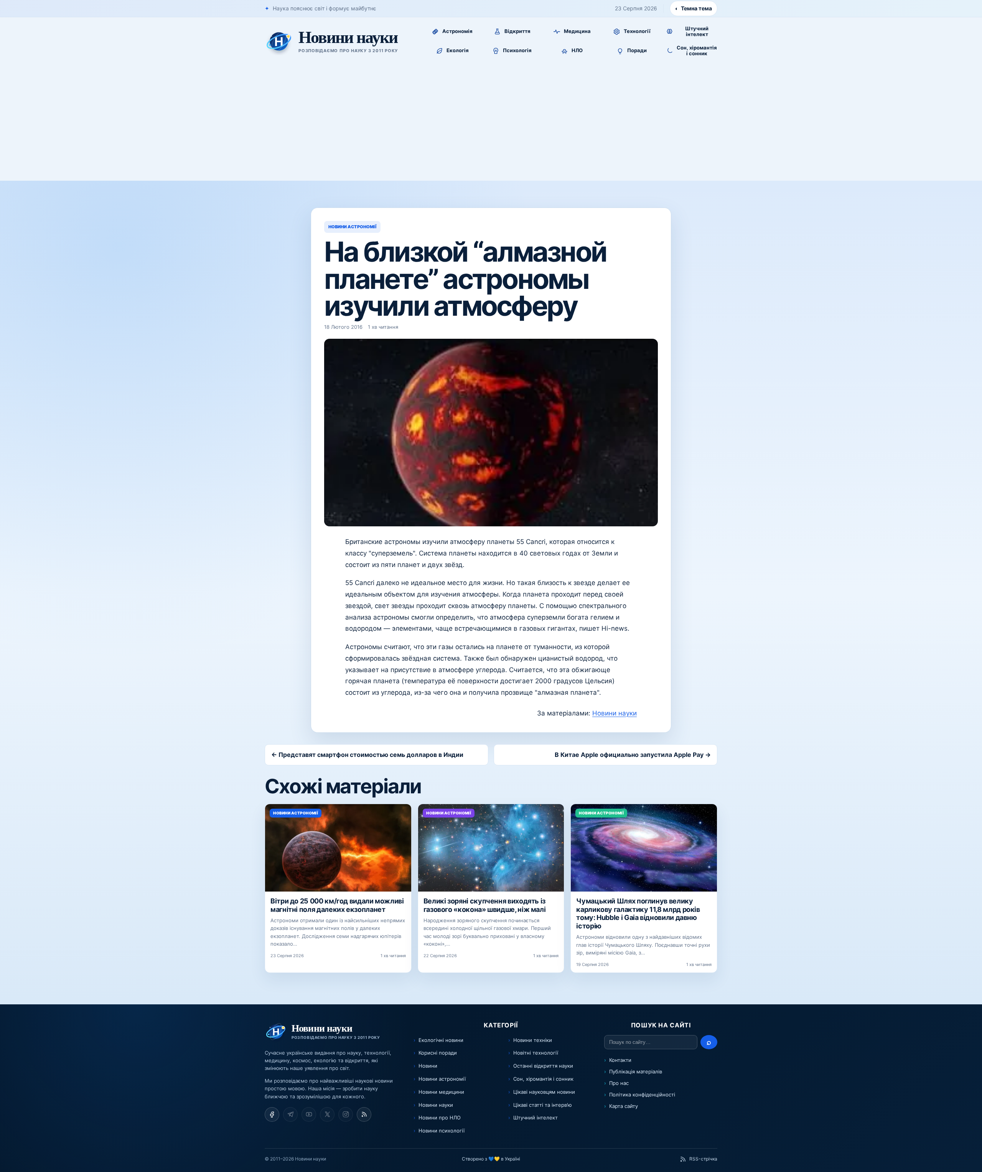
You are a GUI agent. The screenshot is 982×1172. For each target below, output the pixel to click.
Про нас (619, 1083)
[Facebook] (272, 1114)
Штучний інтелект (535, 1117)
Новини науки (614, 713)
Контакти (620, 1060)
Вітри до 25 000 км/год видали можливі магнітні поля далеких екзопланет (337, 905)
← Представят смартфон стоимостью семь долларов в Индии (367, 754)
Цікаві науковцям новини (544, 1092)
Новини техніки (532, 1040)
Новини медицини (441, 1092)
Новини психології (442, 1130)
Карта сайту (623, 1106)
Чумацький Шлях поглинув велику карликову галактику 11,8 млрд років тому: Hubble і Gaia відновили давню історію (638, 913)
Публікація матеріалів (635, 1071)
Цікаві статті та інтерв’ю (542, 1105)
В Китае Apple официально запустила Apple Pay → (633, 754)
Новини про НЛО (440, 1117)
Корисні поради (438, 1053)
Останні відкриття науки (543, 1066)
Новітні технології (535, 1053)
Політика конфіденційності (642, 1094)
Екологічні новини (441, 1040)
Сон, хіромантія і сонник (543, 1079)
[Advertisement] (491, 123)
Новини (428, 1066)
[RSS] (364, 1114)
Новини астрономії (442, 1079)
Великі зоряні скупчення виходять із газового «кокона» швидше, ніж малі (484, 905)
